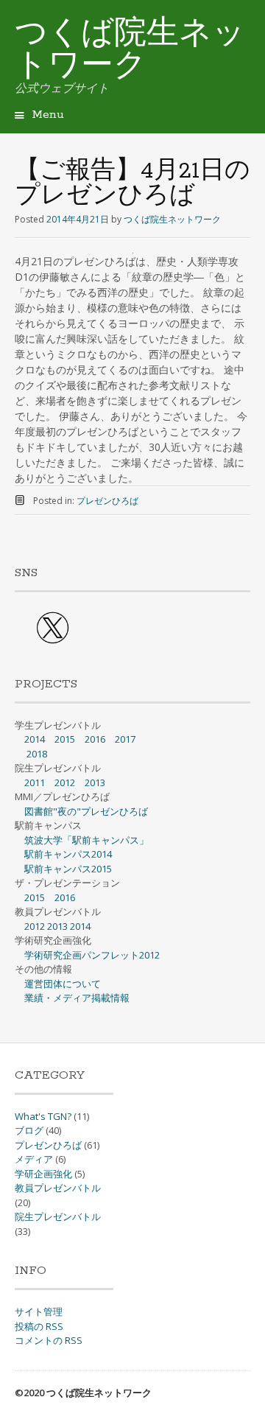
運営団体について (62, 983)
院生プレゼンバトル (58, 1216)
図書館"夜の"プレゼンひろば (86, 811)
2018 (36, 753)
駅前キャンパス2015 (68, 868)
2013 (95, 782)
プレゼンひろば (107, 500)
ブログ (29, 1130)
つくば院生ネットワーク (130, 50)
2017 (125, 739)
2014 (34, 739)
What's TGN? (43, 1116)
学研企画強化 (43, 1173)
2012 (64, 782)
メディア (34, 1159)
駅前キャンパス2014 (68, 854)
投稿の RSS (39, 1326)
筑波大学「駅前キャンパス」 (86, 840)
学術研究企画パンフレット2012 (92, 955)
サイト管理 (39, 1311)
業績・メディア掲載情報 (77, 997)
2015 (64, 739)
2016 (95, 739)
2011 (34, 782)
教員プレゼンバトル (58, 1187)
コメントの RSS (48, 1340)
